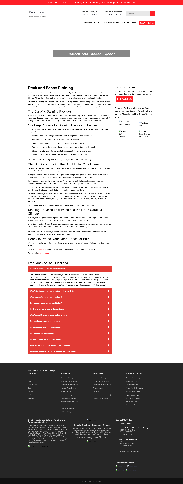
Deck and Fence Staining (68, 388)
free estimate (39, 249)
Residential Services (92, 22)
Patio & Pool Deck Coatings (134, 388)
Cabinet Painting (66, 391)
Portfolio (30, 391)
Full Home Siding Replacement (70, 412)
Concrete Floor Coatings (133, 378)
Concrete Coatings (129, 22)
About (30, 381)
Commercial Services (111, 22)
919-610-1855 (90, 14)
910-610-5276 (114, 14)
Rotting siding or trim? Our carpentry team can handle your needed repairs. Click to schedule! (91, 2)
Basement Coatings (132, 385)
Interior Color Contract (132, 402)
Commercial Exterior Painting (102, 385)
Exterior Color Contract (132, 405)
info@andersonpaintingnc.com (129, 451)
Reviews (30, 395)
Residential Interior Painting (69, 381)
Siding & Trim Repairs (67, 408)
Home (30, 378)
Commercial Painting (99, 378)
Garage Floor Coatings (132, 381)
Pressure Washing (66, 395)
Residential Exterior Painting (69, 385)
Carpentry (64, 405)
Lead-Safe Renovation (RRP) (69, 401)
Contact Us (31, 398)
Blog (29, 388)
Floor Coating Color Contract (134, 398)
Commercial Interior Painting (101, 381)
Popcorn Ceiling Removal (68, 398)
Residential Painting (67, 378)
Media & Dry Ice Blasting (100, 398)
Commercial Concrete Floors (134, 391)
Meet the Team (32, 385)
